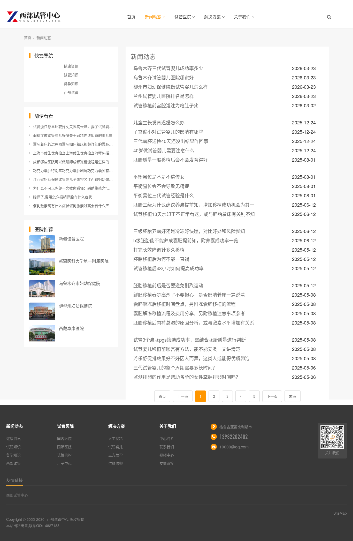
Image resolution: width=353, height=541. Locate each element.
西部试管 (71, 92)
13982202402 (233, 436)
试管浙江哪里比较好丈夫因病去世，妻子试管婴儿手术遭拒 (73, 126)
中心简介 (166, 438)
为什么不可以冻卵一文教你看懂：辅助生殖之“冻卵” (73, 188)
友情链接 (166, 463)
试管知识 (71, 74)
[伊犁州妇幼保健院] (42, 311)
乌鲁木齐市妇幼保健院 (79, 283)
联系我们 (166, 446)
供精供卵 (115, 463)
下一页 (272, 396)
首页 (131, 17)
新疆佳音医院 (71, 239)
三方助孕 (115, 454)
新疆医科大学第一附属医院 (84, 261)
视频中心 (166, 454)
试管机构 (64, 454)
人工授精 (115, 438)
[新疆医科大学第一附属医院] (42, 266)
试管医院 (182, 17)
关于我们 (242, 17)
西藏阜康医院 (71, 328)
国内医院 (64, 438)
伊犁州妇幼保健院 (75, 306)
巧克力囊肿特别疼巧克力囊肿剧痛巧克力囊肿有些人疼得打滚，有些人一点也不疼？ (73, 170)
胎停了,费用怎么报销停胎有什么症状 (62, 196)
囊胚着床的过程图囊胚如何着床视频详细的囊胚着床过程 (73, 144)
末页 (292, 396)
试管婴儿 (115, 446)
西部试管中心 (17, 495)
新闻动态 (153, 17)
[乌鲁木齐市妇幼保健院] (42, 288)
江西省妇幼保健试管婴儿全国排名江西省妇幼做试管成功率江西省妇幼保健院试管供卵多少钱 (73, 179)
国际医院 (64, 446)
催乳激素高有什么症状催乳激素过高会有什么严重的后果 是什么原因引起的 (73, 205)
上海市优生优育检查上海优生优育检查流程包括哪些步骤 (73, 152)
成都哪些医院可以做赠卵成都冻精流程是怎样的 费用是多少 (73, 161)
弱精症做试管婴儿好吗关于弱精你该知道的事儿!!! (72, 135)
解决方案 (212, 17)
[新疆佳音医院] (42, 244)
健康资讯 (71, 66)
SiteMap (340, 513)
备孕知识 (71, 83)
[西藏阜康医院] (42, 333)
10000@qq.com (234, 447)
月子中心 (64, 463)
